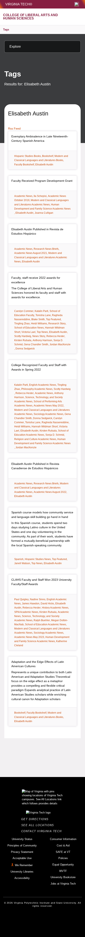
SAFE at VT (63, 851)
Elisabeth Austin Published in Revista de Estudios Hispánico (37, 231)
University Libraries (22, 871)
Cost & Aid (63, 845)
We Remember (24, 865)
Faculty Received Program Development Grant (41, 180)
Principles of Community (22, 845)
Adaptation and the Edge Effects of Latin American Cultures (37, 664)
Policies (63, 858)
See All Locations (38, 825)
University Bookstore (63, 877)
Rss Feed (14, 128)
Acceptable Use (22, 858)
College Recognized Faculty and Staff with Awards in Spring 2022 (38, 367)
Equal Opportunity (63, 864)
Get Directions (36, 819)
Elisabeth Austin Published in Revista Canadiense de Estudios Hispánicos (35, 466)
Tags (6, 29)
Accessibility (22, 878)
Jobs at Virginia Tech (63, 883)
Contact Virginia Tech (42, 831)
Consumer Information (63, 839)
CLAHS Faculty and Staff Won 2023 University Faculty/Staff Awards (41, 582)
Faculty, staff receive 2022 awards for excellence (35, 280)
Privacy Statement (22, 851)
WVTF (63, 871)
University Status (22, 839)
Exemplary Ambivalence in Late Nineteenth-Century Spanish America (39, 139)
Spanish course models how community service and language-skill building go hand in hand (42, 515)
